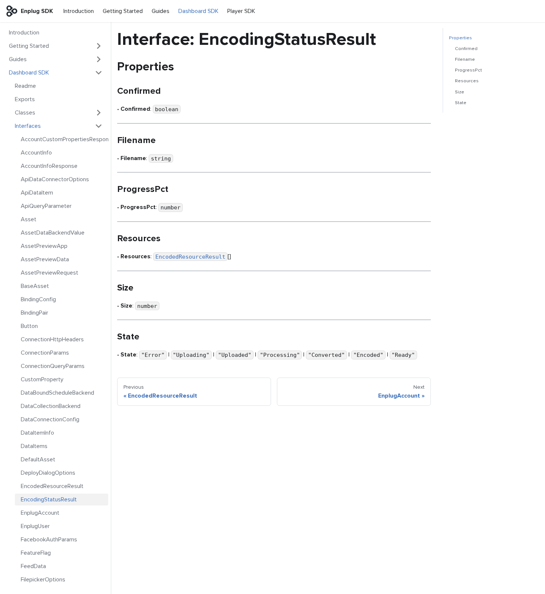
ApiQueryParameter (46, 206)
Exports (25, 99)
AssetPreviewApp (44, 246)
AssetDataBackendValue (53, 232)
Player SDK (241, 11)
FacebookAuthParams (49, 539)
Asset (28, 219)
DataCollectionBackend (50, 406)
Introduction (78, 11)
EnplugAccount (40, 513)
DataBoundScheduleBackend (57, 392)
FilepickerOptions (43, 579)
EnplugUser (35, 526)
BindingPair (34, 312)
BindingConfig (38, 299)
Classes (25, 112)
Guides (160, 11)
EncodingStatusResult (49, 499)
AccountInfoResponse (49, 166)
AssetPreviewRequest (49, 272)
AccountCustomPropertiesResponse (64, 139)
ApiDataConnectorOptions (55, 179)
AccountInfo (36, 152)
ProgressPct (468, 70)
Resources (467, 81)
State (460, 103)
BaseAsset (35, 286)
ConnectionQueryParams (53, 366)
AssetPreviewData (45, 259)
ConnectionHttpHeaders (52, 339)
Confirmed (466, 49)
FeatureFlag (36, 553)
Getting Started (123, 11)
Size (459, 92)
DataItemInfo (37, 433)
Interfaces (28, 126)
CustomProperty (42, 379)
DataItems (34, 446)
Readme (25, 86)
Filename (465, 59)
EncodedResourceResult (52, 486)
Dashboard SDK (198, 11)
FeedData (33, 566)
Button (29, 326)
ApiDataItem (37, 192)
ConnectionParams (45, 352)
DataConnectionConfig (50, 419)
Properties (460, 38)
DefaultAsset (38, 459)
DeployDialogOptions (48, 473)
